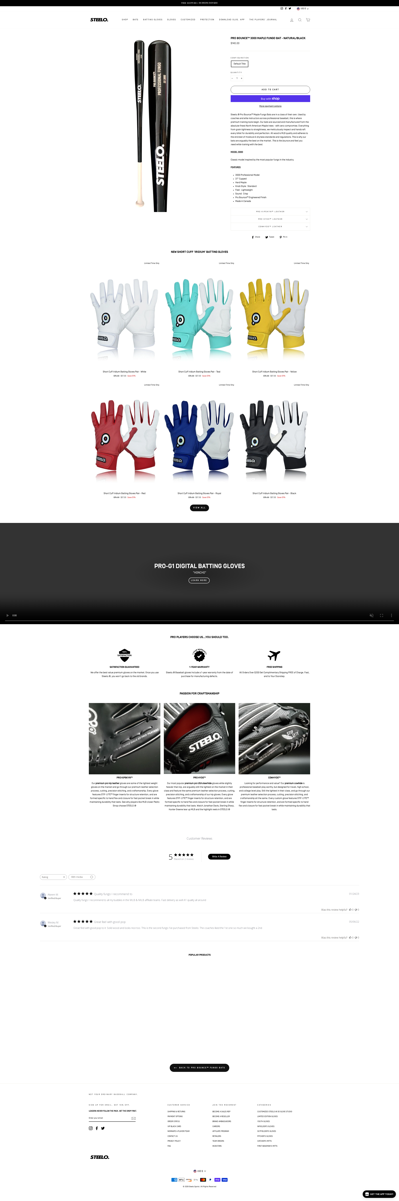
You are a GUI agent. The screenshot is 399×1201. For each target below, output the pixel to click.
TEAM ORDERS (218, 1141)
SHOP (125, 20)
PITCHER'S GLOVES (265, 1136)
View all (199, 508)
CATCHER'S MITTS (264, 1141)
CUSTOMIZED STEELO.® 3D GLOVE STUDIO (274, 1112)
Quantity (236, 72)
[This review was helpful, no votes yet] (350, 909)
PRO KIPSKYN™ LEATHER (270, 211)
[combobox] (53, 877)
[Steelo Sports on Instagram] (91, 1128)
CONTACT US (173, 1136)
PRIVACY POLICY (174, 1141)
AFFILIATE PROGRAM (220, 1131)
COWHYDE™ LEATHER (270, 226)
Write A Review (219, 856)
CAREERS (216, 1126)
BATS (136, 20)
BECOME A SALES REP (221, 1112)
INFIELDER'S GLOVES (265, 1126)
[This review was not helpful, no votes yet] (356, 909)
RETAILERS (216, 1136)
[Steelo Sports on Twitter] (103, 1128)
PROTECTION (207, 20)
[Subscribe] (134, 1118)
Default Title (240, 64)
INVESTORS (217, 1146)
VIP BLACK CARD (174, 1126)
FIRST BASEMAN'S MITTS (267, 1146)
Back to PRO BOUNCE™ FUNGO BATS (201, 1068)
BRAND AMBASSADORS (221, 1121)
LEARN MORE (199, 580)
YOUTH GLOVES (263, 1121)
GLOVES (171, 20)
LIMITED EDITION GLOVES (267, 1116)
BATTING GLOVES (153, 20)
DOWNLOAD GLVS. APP (232, 20)
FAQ (169, 1146)
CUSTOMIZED (188, 20)
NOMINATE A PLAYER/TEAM (179, 1131)
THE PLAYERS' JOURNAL (263, 20)
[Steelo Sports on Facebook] (97, 1128)
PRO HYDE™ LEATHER (270, 219)
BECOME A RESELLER (221, 1116)
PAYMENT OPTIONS (175, 1116)
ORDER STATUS (174, 1121)
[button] (379, 1194)
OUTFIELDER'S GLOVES (266, 1131)
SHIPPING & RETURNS (176, 1112)
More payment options (270, 106)
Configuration (240, 58)
